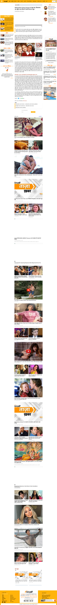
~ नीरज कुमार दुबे (50, 16)
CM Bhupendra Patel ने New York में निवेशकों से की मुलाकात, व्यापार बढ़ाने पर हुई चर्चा (50, 77)
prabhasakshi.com (33, 597)
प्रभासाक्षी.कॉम (23, 594)
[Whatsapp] (22, 98)
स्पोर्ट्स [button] (18, 1)
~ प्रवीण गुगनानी (50, 23)
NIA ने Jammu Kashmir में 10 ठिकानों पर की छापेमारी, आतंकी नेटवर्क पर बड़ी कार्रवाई (35, 581)
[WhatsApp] (41, 18)
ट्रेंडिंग (7, 33)
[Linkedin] (28, 601)
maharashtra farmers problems (20, 107)
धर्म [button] (46, 1)
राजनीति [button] (44, 1)
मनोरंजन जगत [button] (39, 1)
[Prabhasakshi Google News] (41, 26)
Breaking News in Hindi (25, 596)
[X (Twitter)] (41, 16)
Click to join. (25, 100)
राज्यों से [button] (22, 1)
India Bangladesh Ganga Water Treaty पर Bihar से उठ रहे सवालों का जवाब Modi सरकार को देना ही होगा (52, 13)
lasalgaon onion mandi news (20, 105)
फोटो (3, 596)
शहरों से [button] (25, 1)
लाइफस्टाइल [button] (34, 1)
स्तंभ (50, 5)
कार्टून (3, 599)
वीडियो (3, 597)
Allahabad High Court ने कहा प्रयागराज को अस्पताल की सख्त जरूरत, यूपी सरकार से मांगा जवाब (21, 581)
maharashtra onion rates (30, 105)
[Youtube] (31, 601)
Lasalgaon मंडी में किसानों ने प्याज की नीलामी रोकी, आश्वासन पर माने (27, 74)
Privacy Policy (12, 599)
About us (11, 596)
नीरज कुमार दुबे (17, 26)
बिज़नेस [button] (15, 1)
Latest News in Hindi (33, 595)
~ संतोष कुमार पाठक (51, 9)
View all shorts (50, 62)
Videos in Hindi (32, 596)
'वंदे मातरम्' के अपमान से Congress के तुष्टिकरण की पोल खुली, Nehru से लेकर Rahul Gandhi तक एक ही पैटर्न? (52, 20)
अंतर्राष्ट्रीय (12, 1)
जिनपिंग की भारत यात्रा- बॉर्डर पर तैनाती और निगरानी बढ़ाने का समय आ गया (52, 7)
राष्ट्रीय (9, 1)
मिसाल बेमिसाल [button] (29, 1)
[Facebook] (41, 14)
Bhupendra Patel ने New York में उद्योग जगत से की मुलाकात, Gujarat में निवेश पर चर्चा (50, 72)
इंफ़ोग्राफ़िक (4, 598)
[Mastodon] (33, 601)
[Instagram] (29, 601)
